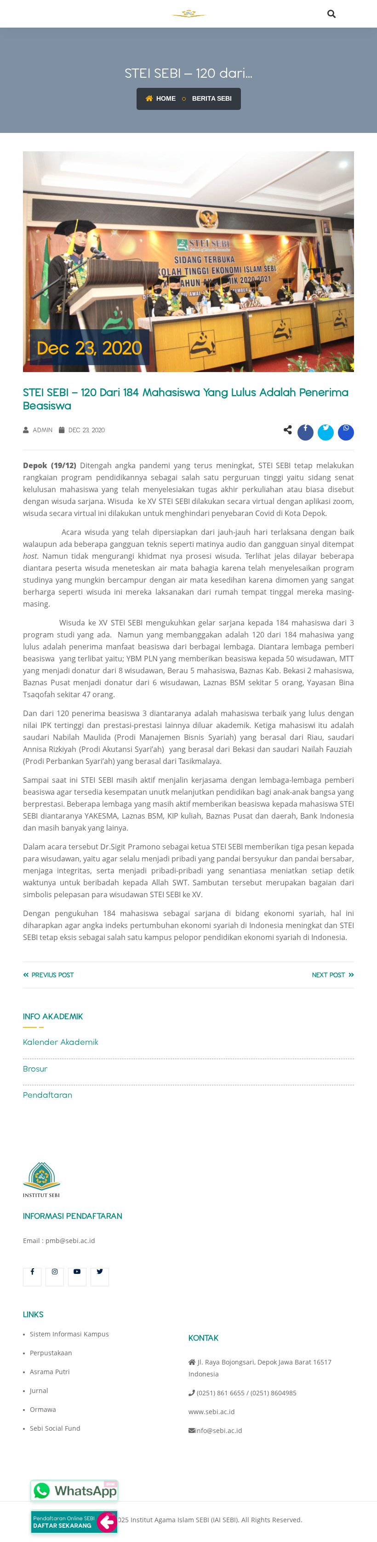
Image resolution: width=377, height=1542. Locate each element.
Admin (41, 430)
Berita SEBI (212, 98)
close (110, 1484)
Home (165, 98)
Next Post (329, 975)
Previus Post (52, 975)
